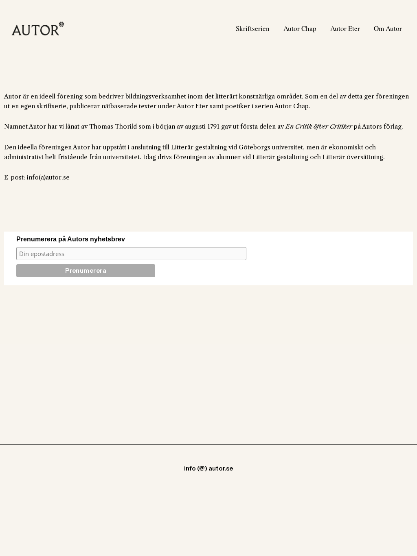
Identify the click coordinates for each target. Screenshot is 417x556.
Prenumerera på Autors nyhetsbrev (70, 239)
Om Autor (388, 28)
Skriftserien (253, 28)
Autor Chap (299, 28)
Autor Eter (345, 28)
